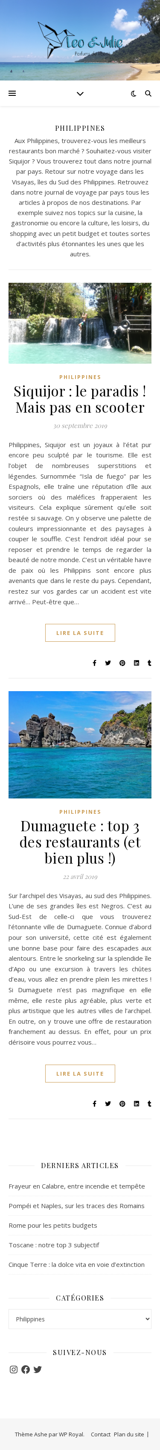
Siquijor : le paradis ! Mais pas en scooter (80, 398)
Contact (101, 1434)
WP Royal (71, 1434)
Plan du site (129, 1434)
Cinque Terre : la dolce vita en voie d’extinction (77, 1264)
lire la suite (80, 633)
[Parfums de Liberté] (80, 40)
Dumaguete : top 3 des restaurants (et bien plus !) (80, 841)
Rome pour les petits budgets (53, 1225)
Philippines (80, 377)
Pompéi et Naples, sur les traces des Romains (77, 1205)
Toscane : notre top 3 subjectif (54, 1244)
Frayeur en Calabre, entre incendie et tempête (77, 1186)
